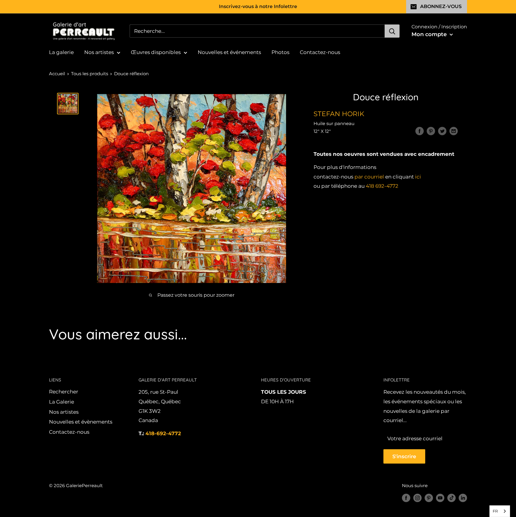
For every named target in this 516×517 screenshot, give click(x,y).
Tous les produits (89, 73)
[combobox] (499, 511)
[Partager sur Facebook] (419, 131)
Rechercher (63, 392)
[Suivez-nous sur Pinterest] (429, 497)
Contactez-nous (320, 52)
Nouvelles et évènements (80, 422)
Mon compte (429, 34)
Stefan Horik (339, 114)
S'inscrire (404, 456)
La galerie (61, 52)
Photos (280, 52)
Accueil (57, 73)
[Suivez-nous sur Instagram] (417, 497)
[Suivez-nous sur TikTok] (451, 497)
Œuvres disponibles (156, 52)
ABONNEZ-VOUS (441, 6)
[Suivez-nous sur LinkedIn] (463, 497)
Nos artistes (99, 52)
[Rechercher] (392, 31)
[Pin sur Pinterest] (431, 131)
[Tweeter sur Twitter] (442, 131)
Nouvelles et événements (229, 52)
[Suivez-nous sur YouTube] (440, 497)
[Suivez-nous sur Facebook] (406, 497)
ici (418, 177)
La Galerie (61, 402)
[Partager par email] (453, 131)
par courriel (369, 177)
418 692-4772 (382, 186)
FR (495, 511)
